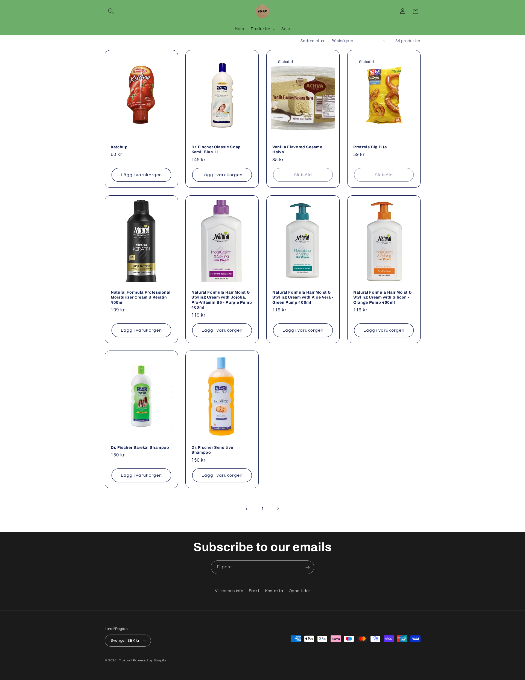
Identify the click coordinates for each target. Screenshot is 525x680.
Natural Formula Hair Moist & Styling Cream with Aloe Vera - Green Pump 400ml (302, 297)
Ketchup (119, 147)
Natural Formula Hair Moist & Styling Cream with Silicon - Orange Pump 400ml (382, 297)
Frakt (254, 591)
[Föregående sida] (247, 509)
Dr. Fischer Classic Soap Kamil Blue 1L (216, 149)
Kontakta (274, 591)
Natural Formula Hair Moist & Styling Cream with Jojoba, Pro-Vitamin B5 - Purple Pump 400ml (221, 299)
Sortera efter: (313, 41)
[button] (111, 11)
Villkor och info (229, 591)
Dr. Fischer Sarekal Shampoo (140, 447)
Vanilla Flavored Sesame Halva (297, 149)
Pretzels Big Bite (370, 147)
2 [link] (278, 508)
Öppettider (299, 591)
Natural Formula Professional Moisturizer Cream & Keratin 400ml (140, 297)
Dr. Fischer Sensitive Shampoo (212, 450)
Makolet (125, 660)
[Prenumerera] (307, 567)
